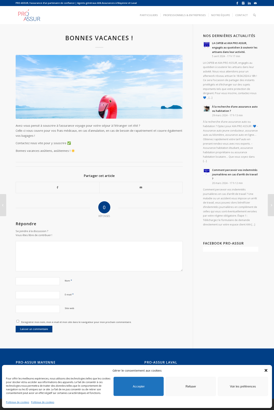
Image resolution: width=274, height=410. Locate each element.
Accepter (139, 386)
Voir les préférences (243, 386)
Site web (69, 308)
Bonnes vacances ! (99, 38)
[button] (266, 370)
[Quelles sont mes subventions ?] (3, 205)
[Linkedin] (249, 3)
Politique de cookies (17, 402)
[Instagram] (243, 3)
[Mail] (255, 3)
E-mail (69, 294)
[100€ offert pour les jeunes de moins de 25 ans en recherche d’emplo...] (271, 205)
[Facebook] (237, 3)
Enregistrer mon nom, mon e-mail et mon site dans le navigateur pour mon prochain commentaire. (76, 322)
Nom (68, 280)
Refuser (191, 386)
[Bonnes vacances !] (99, 87)
